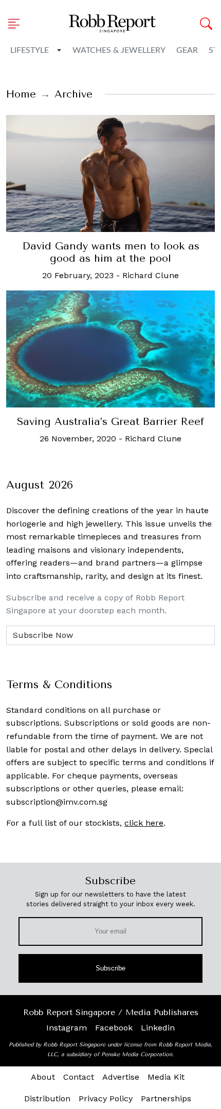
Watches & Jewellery (118, 50)
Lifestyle (29, 50)
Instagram (66, 1028)
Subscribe (111, 968)
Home (21, 94)
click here (143, 823)
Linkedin (158, 1028)
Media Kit (166, 1077)
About (43, 1077)
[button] (17, 23)
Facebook (114, 1028)
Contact (78, 1077)
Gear (187, 50)
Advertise (120, 1077)
